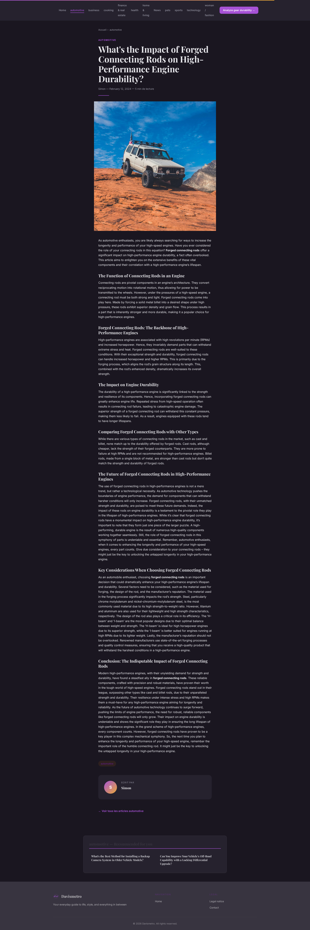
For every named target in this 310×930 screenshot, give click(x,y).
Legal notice (217, 901)
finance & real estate (122, 10)
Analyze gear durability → (239, 10)
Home (62, 10)
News (157, 10)
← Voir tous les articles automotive (121, 811)
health (134, 10)
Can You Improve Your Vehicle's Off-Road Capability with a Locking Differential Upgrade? (186, 860)
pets (167, 10)
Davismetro (71, 896)
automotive (77, 10)
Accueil (102, 29)
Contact (214, 907)
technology (194, 10)
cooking (109, 10)
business (93, 10)
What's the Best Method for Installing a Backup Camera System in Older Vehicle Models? (120, 858)
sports (179, 10)
